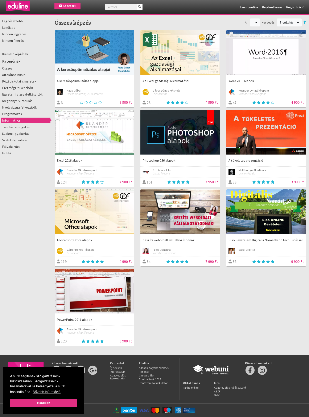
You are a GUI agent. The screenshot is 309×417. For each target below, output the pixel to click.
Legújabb (8, 27)
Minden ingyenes (14, 34)
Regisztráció (295, 7)
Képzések (69, 6)
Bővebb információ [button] (47, 392)
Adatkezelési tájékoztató (118, 377)
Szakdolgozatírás (15, 140)
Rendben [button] (43, 402)
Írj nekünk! (116, 368)
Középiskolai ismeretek (19, 81)
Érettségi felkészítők (17, 88)
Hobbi (6, 153)
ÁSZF (217, 391)
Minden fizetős (13, 40)
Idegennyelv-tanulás (17, 101)
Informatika (11, 120)
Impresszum (117, 372)
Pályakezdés (11, 146)
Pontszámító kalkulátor (153, 383)
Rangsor (144, 372)
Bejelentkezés (272, 7)
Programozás (12, 114)
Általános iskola (13, 75)
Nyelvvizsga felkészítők (19, 107)
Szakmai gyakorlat (15, 133)
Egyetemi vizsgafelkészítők (22, 94)
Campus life (146, 375)
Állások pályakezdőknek (154, 368)
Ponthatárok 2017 (150, 379)
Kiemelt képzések (15, 54)
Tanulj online (248, 7)
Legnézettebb (12, 21)
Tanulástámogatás (16, 127)
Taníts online (191, 387)
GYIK (217, 395)
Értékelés (287, 22)
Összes (7, 68)
